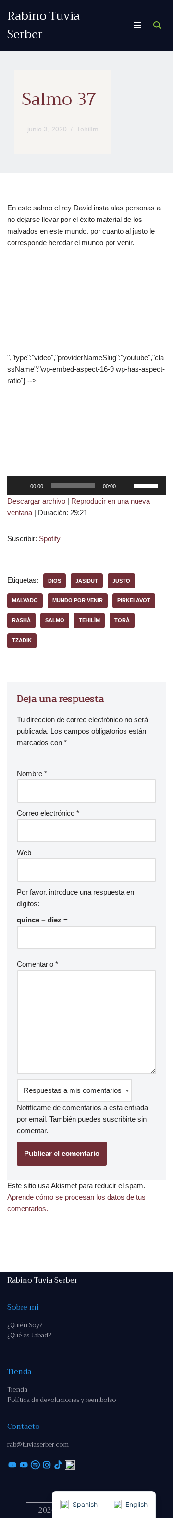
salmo (54, 620)
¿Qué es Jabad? (29, 1335)
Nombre (32, 773)
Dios (54, 581)
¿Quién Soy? (24, 1325)
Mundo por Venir (77, 600)
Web (24, 852)
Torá (122, 620)
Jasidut (86, 581)
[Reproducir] (20, 486)
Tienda (17, 1389)
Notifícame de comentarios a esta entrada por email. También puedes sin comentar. (82, 1119)
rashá (21, 620)
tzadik (22, 640)
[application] (86, 485)
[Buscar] (157, 25)
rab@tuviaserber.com (38, 1444)
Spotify (50, 538)
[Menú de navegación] (137, 25)
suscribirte (119, 1119)
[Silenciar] (126, 486)
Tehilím (87, 129)
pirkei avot (133, 600)
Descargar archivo (36, 501)
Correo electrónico (48, 813)
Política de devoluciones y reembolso (61, 1399)
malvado (25, 600)
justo (121, 581)
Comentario (37, 964)
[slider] (147, 484)
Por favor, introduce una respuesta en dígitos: (75, 898)
